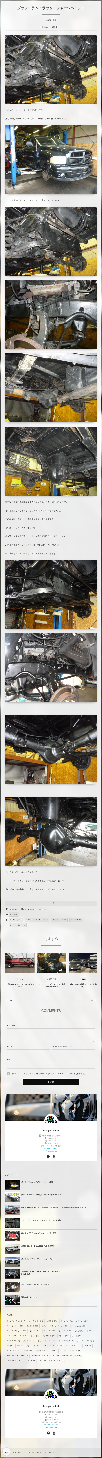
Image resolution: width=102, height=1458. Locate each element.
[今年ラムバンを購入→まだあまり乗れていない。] (83, 963)
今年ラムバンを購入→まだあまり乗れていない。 (83, 985)
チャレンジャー (39, 1346)
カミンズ (76, 1336)
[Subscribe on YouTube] (54, 1157)
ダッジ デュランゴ (83, 1331)
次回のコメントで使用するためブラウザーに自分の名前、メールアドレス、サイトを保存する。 (48, 1074)
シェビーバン (56, 1346)
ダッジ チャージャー (32, 1341)
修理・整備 (51, 20)
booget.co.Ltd (51, 1130)
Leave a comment (29, 909)
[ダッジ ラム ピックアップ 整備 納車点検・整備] (51, 963)
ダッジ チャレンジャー (29, 1336)
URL (9, 1060)
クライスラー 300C (85, 1341)
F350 (55, 1356)
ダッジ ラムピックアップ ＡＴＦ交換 (37, 1182)
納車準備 (67, 1356)
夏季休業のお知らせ (29, 1297)
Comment (11, 1025)
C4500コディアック (15, 1360)
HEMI (24, 1356)
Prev (10, 1000)
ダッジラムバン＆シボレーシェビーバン (37, 1259)
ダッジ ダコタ (13, 1341)
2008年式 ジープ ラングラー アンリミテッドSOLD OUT (40, 1273)
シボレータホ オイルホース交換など (36, 1284)
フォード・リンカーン (17, 925)
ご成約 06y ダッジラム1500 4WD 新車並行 (38, 1246)
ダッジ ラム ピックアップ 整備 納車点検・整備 (52, 985)
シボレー (11, 1336)
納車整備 (52, 1321)
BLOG (20, 979)
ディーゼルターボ (15, 1326)
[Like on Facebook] (48, 1157)
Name (9, 1046)
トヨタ (52, 1351)
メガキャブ (82, 1321)
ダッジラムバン (76, 920)
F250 (42, 1360)
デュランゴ (75, 1351)
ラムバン (35, 1331)
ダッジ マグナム (66, 1341)
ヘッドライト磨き (57, 1360)
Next (92, 1000)
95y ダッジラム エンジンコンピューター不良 (39, 1233)
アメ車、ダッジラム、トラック (19, 1351)
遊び (88, 1346)
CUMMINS (32, 1326)
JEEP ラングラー (16, 920)
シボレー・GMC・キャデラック (37, 920)
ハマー (31, 1360)
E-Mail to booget (52, 1149)
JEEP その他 (23, 1346)
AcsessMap (52, 1151)
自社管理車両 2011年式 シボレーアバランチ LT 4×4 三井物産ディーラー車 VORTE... (54, 1207)
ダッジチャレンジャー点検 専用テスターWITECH (42, 1195)
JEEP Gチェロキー (40, 1356)
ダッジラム (67, 1321)
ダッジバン (50, 1331)
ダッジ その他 (79, 1326)
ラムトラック (65, 1331)
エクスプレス (48, 1336)
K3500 (79, 1356)
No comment (12, 909)
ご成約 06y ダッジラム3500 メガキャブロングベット (20, 985)
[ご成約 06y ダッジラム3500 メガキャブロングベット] (20, 963)
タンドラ (63, 1336)
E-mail (54, 1046)
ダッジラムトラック (59, 920)
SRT (10, 1346)
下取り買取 (12, 1356)
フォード (40, 1351)
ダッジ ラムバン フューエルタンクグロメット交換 (41, 1220)
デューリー (50, 1341)
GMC (63, 1351)
